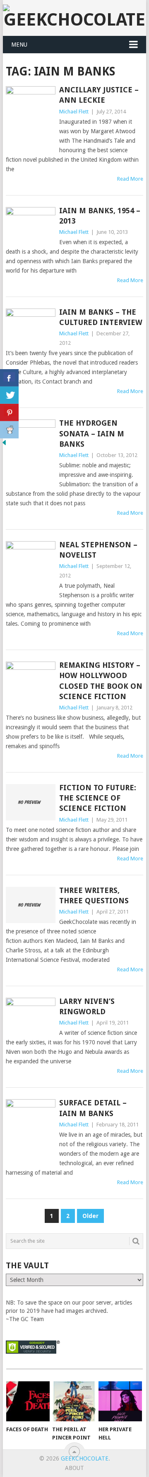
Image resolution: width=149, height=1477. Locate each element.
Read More (130, 179)
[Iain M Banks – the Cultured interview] (30, 327)
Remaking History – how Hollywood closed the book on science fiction (100, 681)
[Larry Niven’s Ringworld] (30, 1016)
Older (90, 1216)
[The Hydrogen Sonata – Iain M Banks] (30, 453)
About (74, 1468)
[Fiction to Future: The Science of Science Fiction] (30, 802)
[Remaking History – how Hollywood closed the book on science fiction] (30, 678)
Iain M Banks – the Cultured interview (100, 317)
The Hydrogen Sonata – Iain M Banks (91, 433)
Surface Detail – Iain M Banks (93, 1107)
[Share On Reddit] (9, 429)
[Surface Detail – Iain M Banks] (30, 1133)
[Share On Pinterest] (9, 412)
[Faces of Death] (28, 1401)
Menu (19, 44)
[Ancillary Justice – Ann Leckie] (30, 119)
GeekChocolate (84, 1458)
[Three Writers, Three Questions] (30, 905)
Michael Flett (74, 111)
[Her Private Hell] (120, 1401)
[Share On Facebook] (9, 377)
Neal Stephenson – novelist (98, 549)
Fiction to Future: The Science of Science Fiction (97, 798)
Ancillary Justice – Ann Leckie (99, 94)
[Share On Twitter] (9, 395)
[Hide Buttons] (4, 444)
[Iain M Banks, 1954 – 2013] (30, 225)
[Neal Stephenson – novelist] (30, 569)
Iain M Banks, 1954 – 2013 (99, 215)
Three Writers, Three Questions (94, 895)
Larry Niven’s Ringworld (87, 1006)
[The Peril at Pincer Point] (74, 1401)
